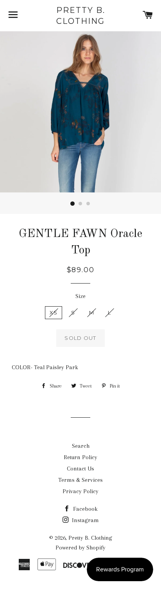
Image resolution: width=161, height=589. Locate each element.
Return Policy (80, 457)
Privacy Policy (80, 491)
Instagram (84, 520)
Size (80, 296)
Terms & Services (80, 479)
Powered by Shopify (80, 547)
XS (54, 312)
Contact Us (80, 468)
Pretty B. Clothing (80, 15)
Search (80, 445)
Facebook (85, 508)
